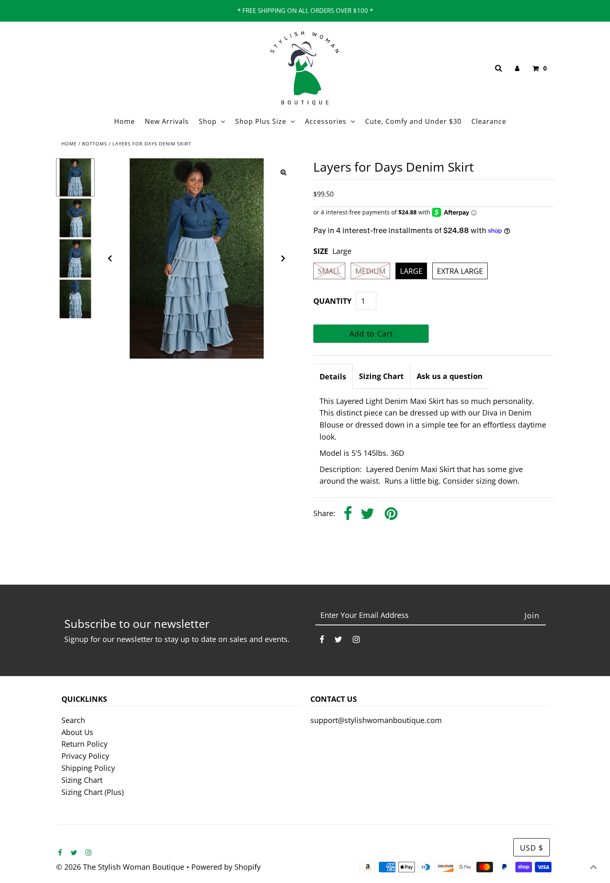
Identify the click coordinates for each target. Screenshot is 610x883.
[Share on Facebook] (348, 514)
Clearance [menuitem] (488, 121)
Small (329, 271)
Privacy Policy (85, 756)
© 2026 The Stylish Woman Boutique (120, 867)
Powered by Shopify (226, 867)
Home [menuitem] (124, 121)
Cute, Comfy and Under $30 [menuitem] (413, 121)
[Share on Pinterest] (391, 514)
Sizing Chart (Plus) (92, 792)
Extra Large (460, 271)
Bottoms (94, 143)
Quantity (332, 301)
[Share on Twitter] (367, 514)
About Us (77, 732)
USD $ (531, 848)
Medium (370, 271)
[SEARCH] (497, 68)
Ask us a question (450, 376)
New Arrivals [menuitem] (167, 121)
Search (73, 720)
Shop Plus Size (260, 121)
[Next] (283, 258)
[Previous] (110, 258)
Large (411, 271)
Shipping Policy (88, 768)
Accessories (325, 121)
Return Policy (84, 744)
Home (69, 143)
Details (333, 376)
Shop (208, 121)
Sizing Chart (381, 376)
